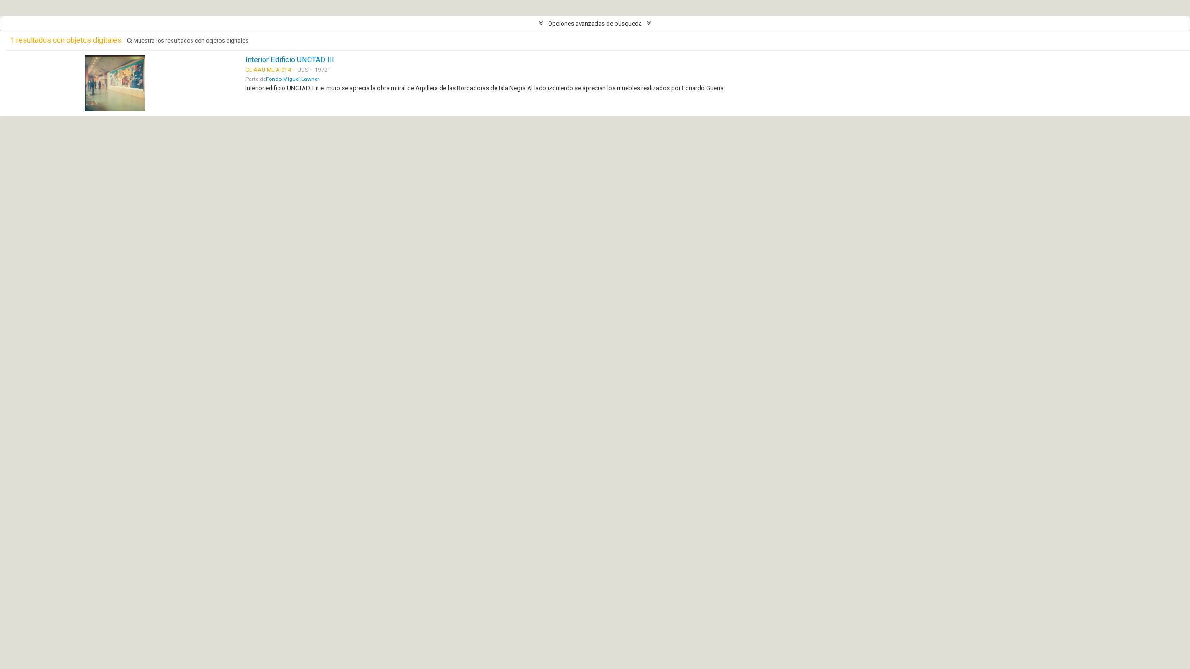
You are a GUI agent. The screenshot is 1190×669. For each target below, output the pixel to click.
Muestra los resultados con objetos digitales (190, 41)
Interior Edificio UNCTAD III (289, 59)
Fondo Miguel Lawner (292, 79)
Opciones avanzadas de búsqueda (595, 23)
